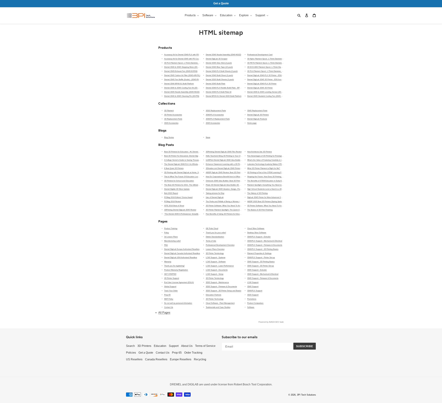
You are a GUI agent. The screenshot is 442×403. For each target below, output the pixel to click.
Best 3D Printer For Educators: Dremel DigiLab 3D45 (185, 156)
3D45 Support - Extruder (257, 270)
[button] (191, 15)
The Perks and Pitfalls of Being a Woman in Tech (225, 201)
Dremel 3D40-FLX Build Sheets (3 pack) (222, 71)
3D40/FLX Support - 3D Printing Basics (262, 249)
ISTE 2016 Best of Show (174, 206)
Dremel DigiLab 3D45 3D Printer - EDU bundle (265, 79)
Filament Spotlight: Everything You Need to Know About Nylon (272, 185)
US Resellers (134, 359)
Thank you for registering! (174, 266)
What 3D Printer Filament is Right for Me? (263, 168)
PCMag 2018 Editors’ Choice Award (178, 197)
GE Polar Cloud (212, 228)
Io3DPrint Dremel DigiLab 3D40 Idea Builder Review (226, 160)
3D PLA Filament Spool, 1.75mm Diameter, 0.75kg (267, 71)
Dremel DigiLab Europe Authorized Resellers (181, 249)
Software (250, 307)
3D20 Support (252, 295)
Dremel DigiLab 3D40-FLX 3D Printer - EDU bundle (267, 75)
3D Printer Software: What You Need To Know (224, 206)
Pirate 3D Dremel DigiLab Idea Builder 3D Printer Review (228, 185)
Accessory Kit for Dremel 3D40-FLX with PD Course (184, 54)
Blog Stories (169, 137)
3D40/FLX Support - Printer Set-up (261, 257)
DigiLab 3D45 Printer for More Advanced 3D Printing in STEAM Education (276, 197)
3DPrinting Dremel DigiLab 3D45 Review (180, 210)
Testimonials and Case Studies (218, 307)
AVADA (272, 322)
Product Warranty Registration (176, 270)
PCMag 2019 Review (172, 201)
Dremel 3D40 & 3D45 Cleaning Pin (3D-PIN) (181, 96)
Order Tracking (193, 352)
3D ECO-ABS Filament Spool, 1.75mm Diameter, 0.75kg (269, 67)
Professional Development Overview (220, 245)
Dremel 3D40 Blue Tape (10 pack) (219, 67)
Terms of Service (205, 345)
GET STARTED (170, 274)
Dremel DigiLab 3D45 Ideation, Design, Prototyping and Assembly (232, 189)
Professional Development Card (259, 54)
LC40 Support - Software (216, 262)
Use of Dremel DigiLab (215, 197)
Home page (252, 123)
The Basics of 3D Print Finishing (260, 210)
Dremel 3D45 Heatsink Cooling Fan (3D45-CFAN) (266, 96)
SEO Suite (279, 322)
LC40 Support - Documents (217, 270)
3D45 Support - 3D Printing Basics (261, 262)
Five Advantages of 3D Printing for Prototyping (265, 156)
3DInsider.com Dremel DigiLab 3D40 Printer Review (226, 168)
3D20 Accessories (171, 123)
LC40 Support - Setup (214, 274)
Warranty (167, 262)
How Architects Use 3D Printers (259, 152)
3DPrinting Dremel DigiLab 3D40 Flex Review (224, 152)
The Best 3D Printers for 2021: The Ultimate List (183, 185)
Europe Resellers (180, 359)
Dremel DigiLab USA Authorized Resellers (180, 257)
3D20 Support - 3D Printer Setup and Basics (223, 291)
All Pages (164, 312)
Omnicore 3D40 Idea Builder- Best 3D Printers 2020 (226, 181)
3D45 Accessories (213, 123)
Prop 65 (167, 295)
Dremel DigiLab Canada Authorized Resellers (182, 253)
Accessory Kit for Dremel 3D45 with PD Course (182, 59)
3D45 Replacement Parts (257, 110)
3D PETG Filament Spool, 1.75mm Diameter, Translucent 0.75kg (273, 63)
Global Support (170, 286)
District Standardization (215, 237)
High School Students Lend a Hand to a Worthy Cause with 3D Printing (275, 189)
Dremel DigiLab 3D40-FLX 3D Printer (261, 84)
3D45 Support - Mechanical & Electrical (262, 274)
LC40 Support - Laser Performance (220, 266)
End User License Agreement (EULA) (179, 282)
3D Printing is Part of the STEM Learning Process (267, 172)
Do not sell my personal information (178, 303)
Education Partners (213, 295)
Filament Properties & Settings (259, 253)
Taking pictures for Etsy (215, 193)
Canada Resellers (156, 359)
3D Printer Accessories (173, 115)
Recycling (200, 359)
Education (160, 345)
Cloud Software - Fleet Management (220, 303)
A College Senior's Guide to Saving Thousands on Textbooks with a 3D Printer (195, 160)
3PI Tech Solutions (306, 395)
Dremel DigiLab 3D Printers (258, 115)
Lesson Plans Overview (215, 249)
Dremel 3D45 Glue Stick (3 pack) (219, 63)
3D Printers (144, 345)
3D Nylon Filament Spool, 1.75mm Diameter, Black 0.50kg (270, 59)
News (208, 137)
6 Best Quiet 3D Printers (174, 168)
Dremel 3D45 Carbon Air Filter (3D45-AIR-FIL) (182, 75)
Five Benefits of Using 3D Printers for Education (225, 214)
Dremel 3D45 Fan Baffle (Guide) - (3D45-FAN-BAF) (184, 79)
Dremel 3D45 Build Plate (215, 84)
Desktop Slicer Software (256, 232)
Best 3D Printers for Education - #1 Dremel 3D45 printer (186, 152)
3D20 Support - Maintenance (217, 282)
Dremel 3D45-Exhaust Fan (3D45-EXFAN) (180, 71)
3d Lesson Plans (171, 237)
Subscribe (304, 346)
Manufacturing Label (172, 241)
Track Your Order (171, 291)
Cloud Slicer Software (255, 228)
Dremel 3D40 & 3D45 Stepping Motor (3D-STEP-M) (184, 67)
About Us (187, 345)
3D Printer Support (171, 278)
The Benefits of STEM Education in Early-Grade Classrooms (271, 181)
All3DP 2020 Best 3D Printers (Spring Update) (265, 201)
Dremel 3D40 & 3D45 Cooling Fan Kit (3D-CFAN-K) (184, 88)
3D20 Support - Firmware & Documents (221, 286)
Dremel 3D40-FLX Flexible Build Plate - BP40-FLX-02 (227, 88)
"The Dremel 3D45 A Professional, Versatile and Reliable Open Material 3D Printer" (197, 214)
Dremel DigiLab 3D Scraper (216, 59)
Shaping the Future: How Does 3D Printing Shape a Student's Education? (276, 176)
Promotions (251, 299)
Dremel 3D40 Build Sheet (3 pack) (219, 75)
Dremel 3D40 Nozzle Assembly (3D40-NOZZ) (223, 54)
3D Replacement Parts (173, 119)
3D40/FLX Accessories (215, 115)
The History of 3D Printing (257, 193)
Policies (131, 352)
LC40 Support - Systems (215, 257)
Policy (166, 232)
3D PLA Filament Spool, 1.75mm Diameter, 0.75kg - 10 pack (188, 63)
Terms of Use (211, 241)
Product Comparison (255, 303)
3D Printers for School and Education (179, 181)
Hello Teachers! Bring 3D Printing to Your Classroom (226, 156)
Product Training (170, 228)
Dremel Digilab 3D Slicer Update (177, 189)
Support (174, 345)
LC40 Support (252, 282)
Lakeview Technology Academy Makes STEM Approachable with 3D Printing (277, 164)
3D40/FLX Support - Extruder (259, 237)
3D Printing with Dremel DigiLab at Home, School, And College (189, 172)
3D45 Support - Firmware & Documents (262, 278)
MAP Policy (168, 299)
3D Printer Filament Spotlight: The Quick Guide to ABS (227, 210)
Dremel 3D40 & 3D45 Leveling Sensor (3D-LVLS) (266, 92)
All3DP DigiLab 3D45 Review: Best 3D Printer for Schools (228, 172)
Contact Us (168, 307)
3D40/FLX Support (254, 291)
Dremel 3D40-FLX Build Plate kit (218, 92)
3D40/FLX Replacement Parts (218, 119)
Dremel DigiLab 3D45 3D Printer (260, 88)
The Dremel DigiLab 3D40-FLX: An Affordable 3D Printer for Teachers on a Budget (197, 164)
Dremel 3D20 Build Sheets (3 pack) (220, 79)
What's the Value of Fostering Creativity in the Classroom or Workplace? (275, 160)
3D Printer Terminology (215, 253)
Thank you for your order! (216, 232)
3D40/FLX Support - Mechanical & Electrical (264, 241)
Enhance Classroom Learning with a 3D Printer (224, 164)
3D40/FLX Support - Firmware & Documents (264, 245)
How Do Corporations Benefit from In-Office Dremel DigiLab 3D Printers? (234, 176)
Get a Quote (145, 352)
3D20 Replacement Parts (216, 110)
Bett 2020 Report (171, 193)
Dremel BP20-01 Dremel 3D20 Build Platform (223, 96)
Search (130, 345)
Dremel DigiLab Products (257, 119)
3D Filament (169, 110)
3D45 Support (252, 286)
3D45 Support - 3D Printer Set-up (260, 266)
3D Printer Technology (214, 299)
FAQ (166, 245)
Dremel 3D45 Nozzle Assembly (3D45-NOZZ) (181, 92)
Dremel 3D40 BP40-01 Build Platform (179, 84)
